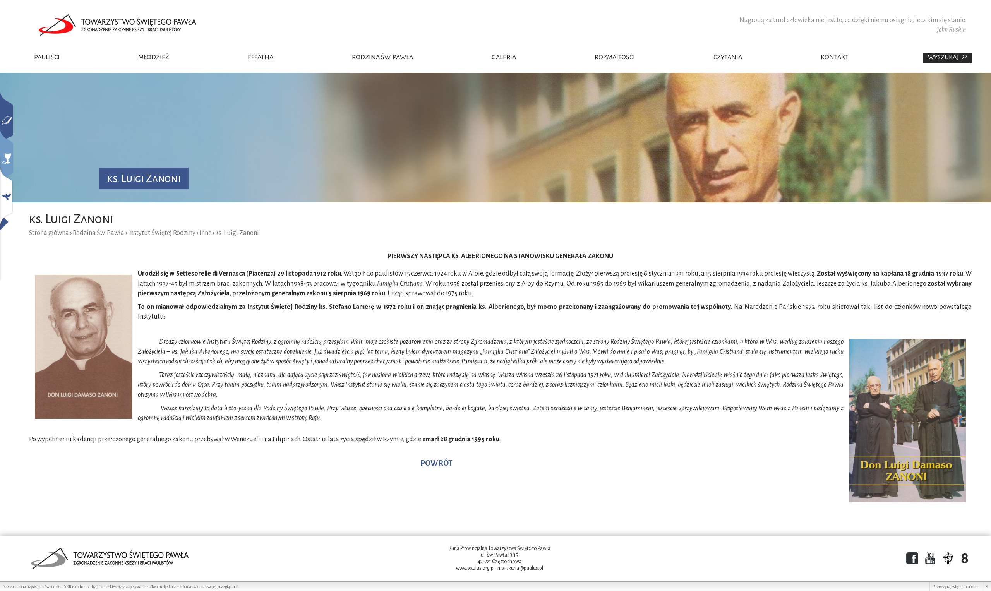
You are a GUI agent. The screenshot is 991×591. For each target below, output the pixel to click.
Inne (205, 233)
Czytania (727, 57)
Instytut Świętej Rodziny (161, 233)
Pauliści (47, 57)
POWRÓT (436, 463)
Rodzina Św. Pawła (382, 57)
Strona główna (49, 233)
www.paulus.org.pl (475, 568)
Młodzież (153, 57)
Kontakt (835, 57)
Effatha (260, 57)
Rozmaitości (615, 57)
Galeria (504, 57)
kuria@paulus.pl (526, 568)
